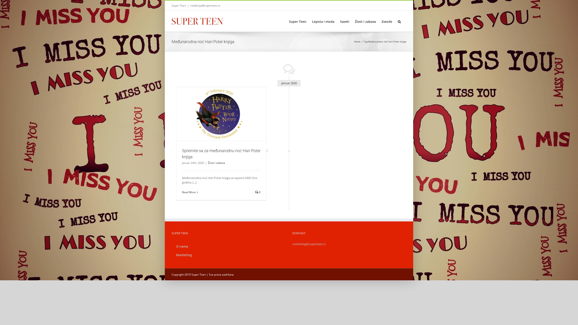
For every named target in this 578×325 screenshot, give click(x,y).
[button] (399, 21)
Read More (189, 192)
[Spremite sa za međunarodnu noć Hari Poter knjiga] (221, 114)
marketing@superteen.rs (309, 244)
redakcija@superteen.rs (205, 5)
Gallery (227, 108)
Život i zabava (221, 121)
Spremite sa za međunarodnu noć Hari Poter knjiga (216, 108)
